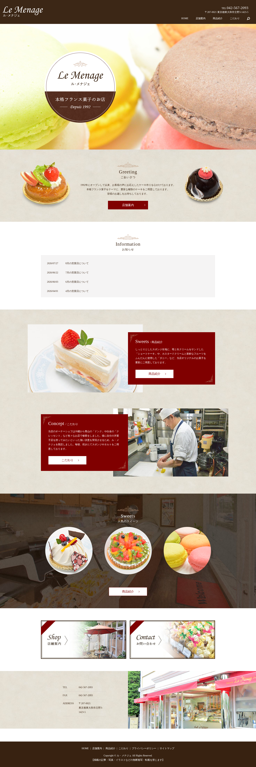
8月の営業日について (77, 263)
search (250, 18)
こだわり (235, 18)
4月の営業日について (77, 291)
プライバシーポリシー (144, 748)
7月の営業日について (77, 272)
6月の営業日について (77, 282)
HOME (184, 18)
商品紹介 (218, 18)
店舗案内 (200, 18)
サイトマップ (167, 748)
